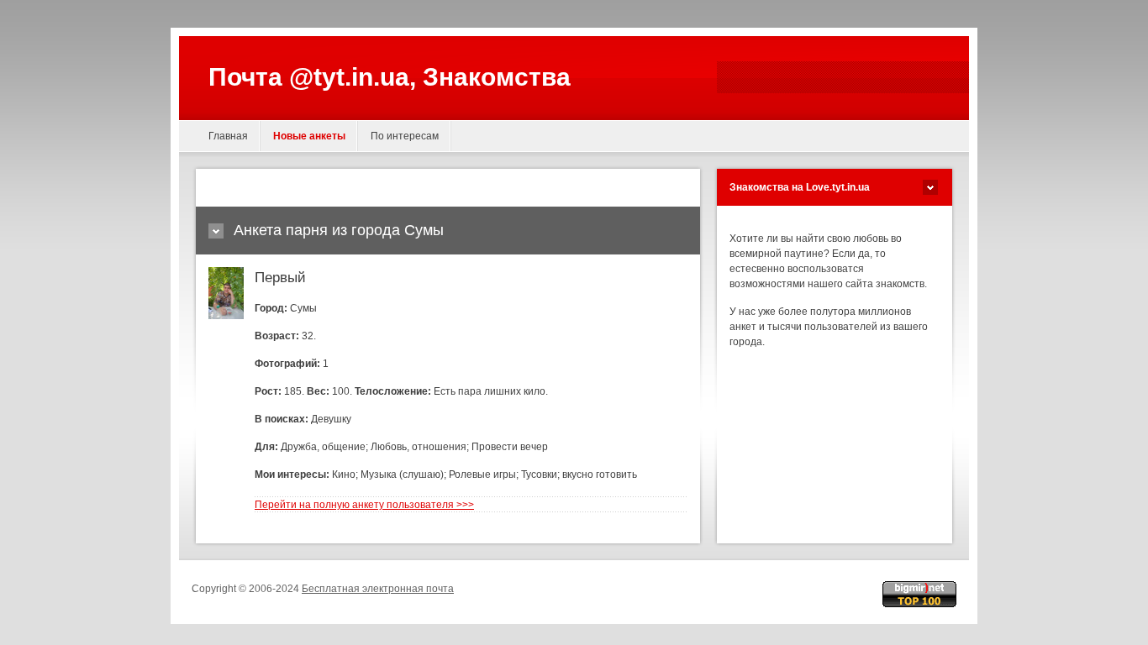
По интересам (405, 136)
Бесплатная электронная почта (378, 589)
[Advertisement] (405, 187)
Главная (228, 136)
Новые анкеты (309, 136)
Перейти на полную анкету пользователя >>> (364, 505)
